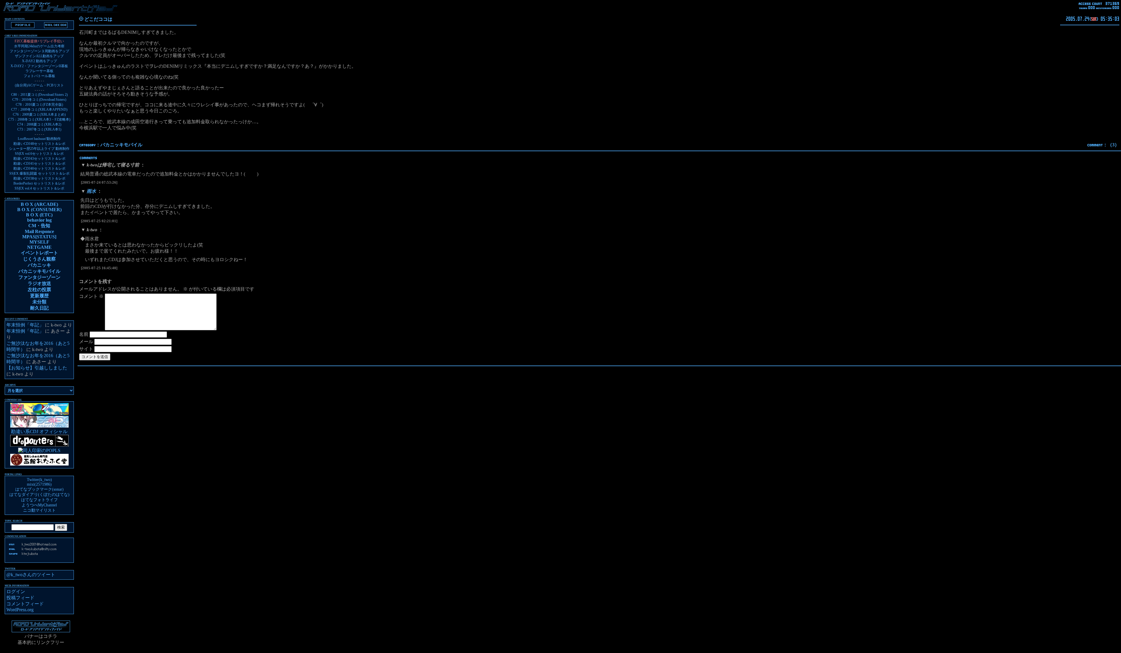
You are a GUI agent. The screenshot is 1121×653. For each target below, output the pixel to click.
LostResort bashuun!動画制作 (39, 139)
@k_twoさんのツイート (30, 574)
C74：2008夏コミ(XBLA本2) (39, 124)
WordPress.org (20, 609)
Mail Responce (39, 231)
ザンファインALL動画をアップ (39, 56)
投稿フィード (20, 597)
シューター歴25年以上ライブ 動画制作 (39, 149)
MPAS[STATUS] (39, 236)
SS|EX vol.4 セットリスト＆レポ (39, 188)
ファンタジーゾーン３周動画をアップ (39, 51)
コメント (91, 296)
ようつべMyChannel (39, 505)
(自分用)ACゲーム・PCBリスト (39, 85)
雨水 (91, 191)
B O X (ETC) (39, 214)
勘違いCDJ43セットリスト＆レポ (39, 159)
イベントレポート (39, 252)
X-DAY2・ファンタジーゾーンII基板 (39, 66)
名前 (83, 334)
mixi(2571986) (39, 484)
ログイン (15, 591)
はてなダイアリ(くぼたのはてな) (39, 494)
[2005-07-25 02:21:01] (99, 221)
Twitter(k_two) (39, 479)
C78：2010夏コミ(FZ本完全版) (39, 105)
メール (86, 341)
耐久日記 (39, 307)
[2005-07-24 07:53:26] (99, 182)
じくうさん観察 (39, 258)
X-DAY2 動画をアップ (39, 61)
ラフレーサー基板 (39, 71)
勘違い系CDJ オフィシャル (39, 431)
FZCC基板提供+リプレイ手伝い (39, 41)
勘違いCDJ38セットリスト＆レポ (39, 178)
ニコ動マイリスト (39, 510)
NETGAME (39, 247)
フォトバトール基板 (39, 76)
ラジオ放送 (39, 283)
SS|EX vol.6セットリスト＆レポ (39, 154)
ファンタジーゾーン (39, 277)
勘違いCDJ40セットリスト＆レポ (39, 168)
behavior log (39, 220)
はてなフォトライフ (39, 500)
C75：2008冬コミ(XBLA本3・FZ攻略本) (39, 119)
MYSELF (39, 241)
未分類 (39, 301)
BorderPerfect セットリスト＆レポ (39, 183)
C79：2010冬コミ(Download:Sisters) (39, 100)
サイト (86, 348)
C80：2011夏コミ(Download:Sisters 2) (39, 95)
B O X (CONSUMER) (39, 209)
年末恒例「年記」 (25, 324)
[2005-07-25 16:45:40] (99, 268)
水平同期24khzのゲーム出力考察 (39, 46)
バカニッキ (39, 265)
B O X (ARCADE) (39, 204)
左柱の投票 (39, 289)
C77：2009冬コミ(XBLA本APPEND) (39, 109)
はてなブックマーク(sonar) (39, 489)
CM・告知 (39, 225)
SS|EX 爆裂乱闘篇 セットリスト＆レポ (39, 173)
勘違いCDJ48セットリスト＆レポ (39, 144)
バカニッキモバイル (121, 144)
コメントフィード (25, 603)
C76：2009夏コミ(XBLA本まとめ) (39, 114)
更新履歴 (39, 295)
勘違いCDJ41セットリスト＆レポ (39, 163)
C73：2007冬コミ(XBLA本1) (39, 129)
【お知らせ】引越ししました (36, 367)
